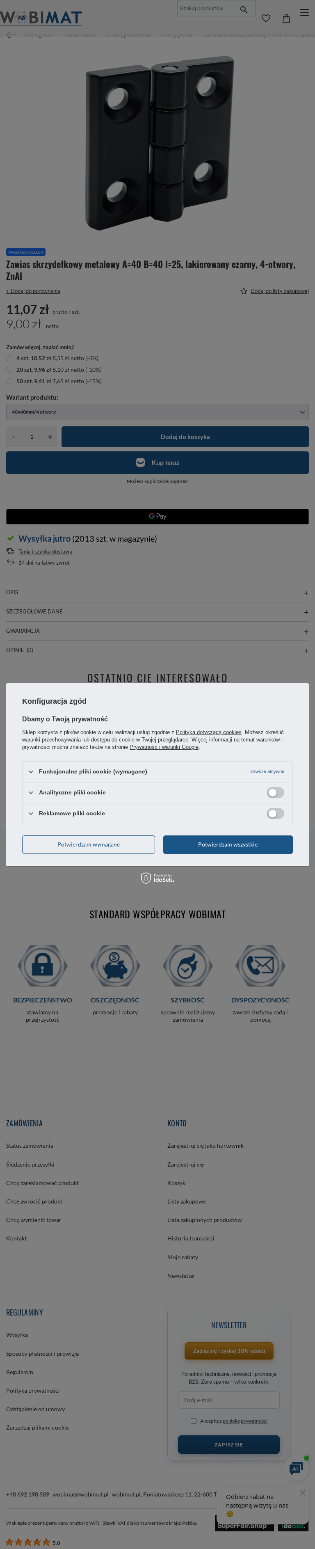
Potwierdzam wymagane (88, 844)
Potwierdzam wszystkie (228, 844)
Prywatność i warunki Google (164, 747)
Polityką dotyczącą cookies (209, 732)
